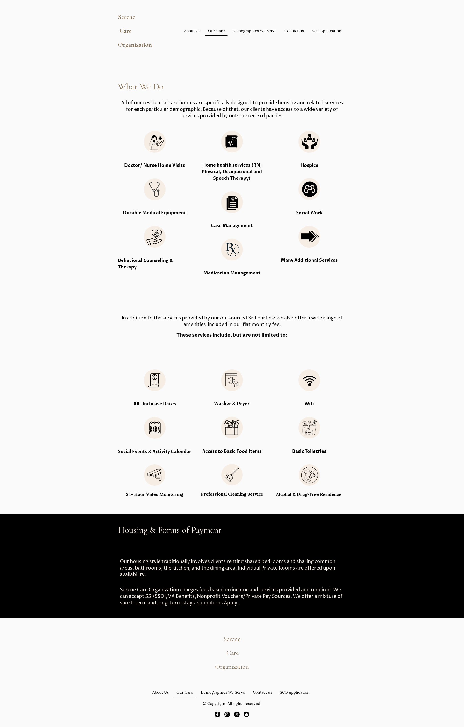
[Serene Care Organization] (135, 55)
